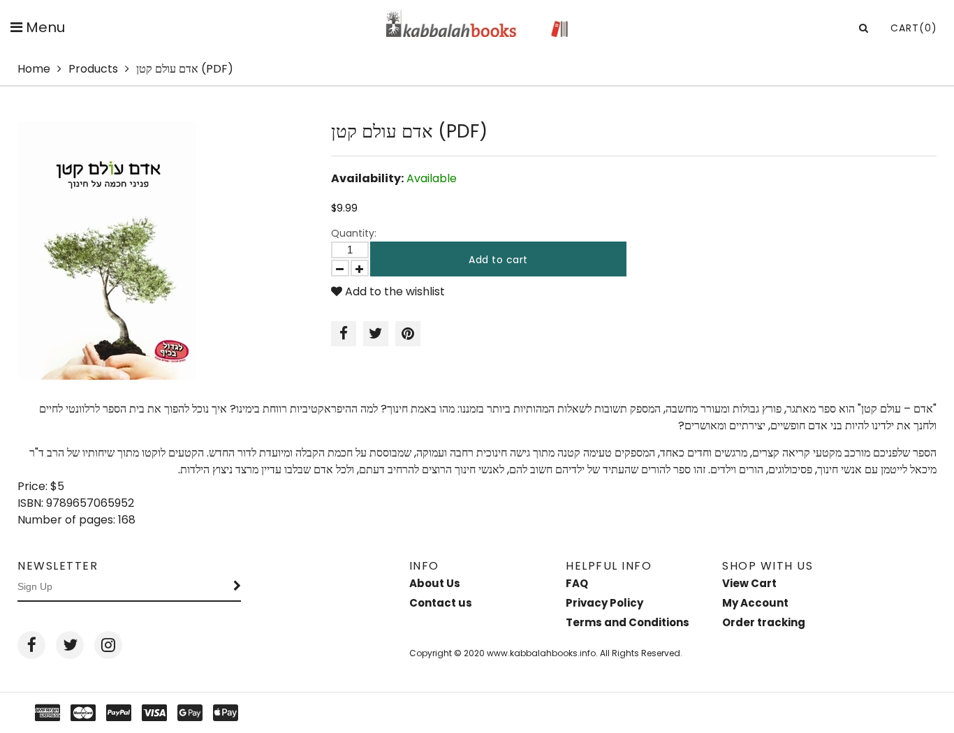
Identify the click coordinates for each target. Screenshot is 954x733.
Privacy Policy (604, 602)
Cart (913, 28)
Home (33, 69)
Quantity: (353, 233)
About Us (434, 583)
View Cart (749, 583)
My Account (755, 602)
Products (93, 69)
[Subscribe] (237, 587)
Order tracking (763, 622)
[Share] (343, 333)
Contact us (440, 602)
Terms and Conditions (627, 622)
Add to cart (498, 260)
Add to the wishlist (393, 291)
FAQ (577, 583)
